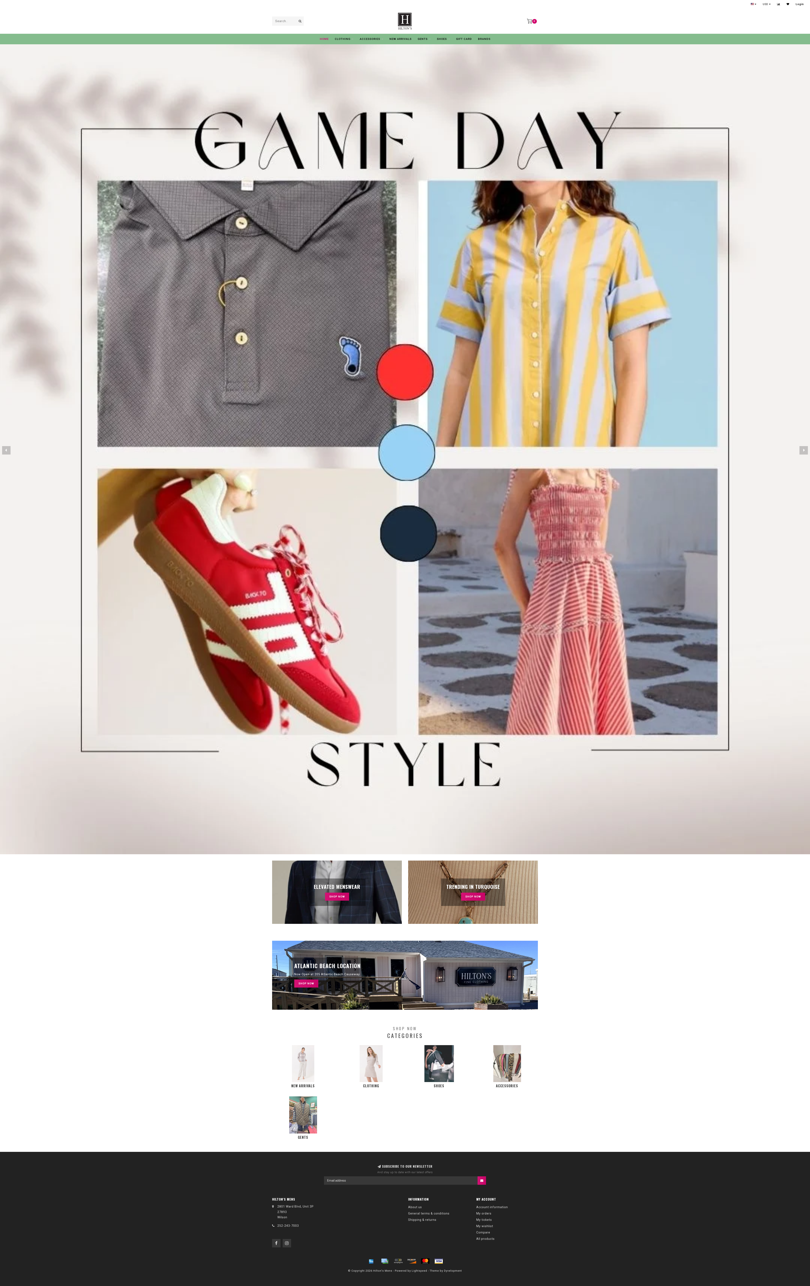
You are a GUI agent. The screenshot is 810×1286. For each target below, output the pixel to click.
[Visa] (438, 1261)
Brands (484, 38)
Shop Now (337, 896)
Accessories (370, 38)
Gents (423, 38)
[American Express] (371, 1261)
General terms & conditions (429, 1213)
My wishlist (484, 1226)
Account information (492, 1207)
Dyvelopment (453, 1270)
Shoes (442, 38)
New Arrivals (400, 38)
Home (324, 38)
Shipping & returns (422, 1219)
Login (800, 4)
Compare (483, 1232)
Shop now (473, 896)
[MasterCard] (425, 1261)
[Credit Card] (384, 1261)
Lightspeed (419, 1270)
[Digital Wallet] (398, 1261)
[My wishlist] (788, 4)
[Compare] (778, 4)
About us (415, 1207)
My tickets (484, 1219)
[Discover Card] (411, 1261)
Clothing (342, 38)
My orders (483, 1213)
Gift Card (464, 38)
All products (485, 1238)
